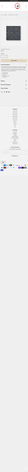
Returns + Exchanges (15, 137)
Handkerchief (5, 14)
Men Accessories (15, 116)
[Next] (6, 22)
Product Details (4, 88)
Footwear (15, 123)
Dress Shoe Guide (15, 136)
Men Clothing (15, 113)
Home (1, 14)
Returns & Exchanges (5, 84)
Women (15, 121)
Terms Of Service (15, 142)
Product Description (5, 64)
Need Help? (15, 133)
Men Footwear (15, 114)
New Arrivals (15, 111)
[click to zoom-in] (24, 22)
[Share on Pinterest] (9, 92)
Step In (15, 140)
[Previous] (3, 22)
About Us (15, 139)
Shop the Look (15, 119)
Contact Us (15, 132)
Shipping (15, 135)
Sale (15, 126)
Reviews (3, 81)
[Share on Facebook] (5, 92)
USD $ (3, 162)
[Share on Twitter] (7, 92)
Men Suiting (15, 118)
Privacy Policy (15, 143)
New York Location (14, 0)
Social (15, 125)
